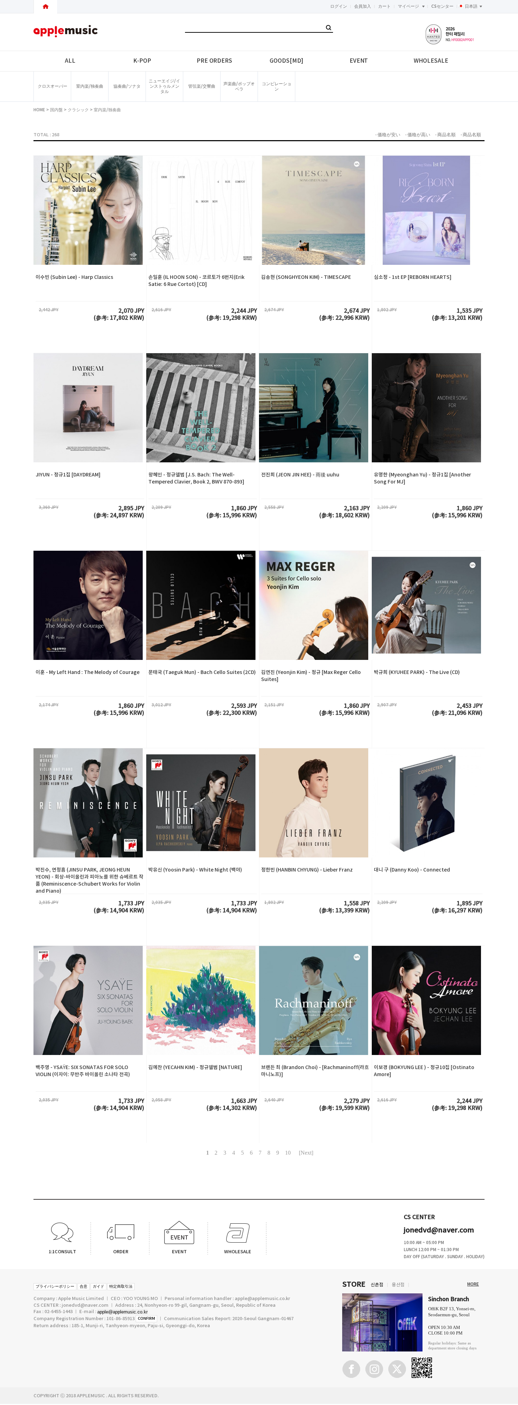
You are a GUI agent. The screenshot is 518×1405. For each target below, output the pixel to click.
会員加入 (362, 6)
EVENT (359, 61)
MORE (473, 1284)
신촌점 (377, 1285)
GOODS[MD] (286, 61)
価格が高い (418, 135)
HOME (39, 109)
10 (288, 1152)
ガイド (98, 1286)
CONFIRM (146, 1318)
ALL (70, 61)
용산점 (398, 1285)
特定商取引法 (120, 1286)
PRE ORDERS (214, 61)
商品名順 (446, 135)
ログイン (338, 6)
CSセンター (442, 6)
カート (384, 6)
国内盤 (56, 109)
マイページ (408, 6)
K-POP (142, 61)
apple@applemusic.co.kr (122, 1312)
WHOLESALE (431, 61)
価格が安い (388, 135)
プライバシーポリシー (55, 1286)
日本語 (471, 6)
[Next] (306, 1152)
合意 (83, 1286)
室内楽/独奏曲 (107, 109)
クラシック (78, 109)
